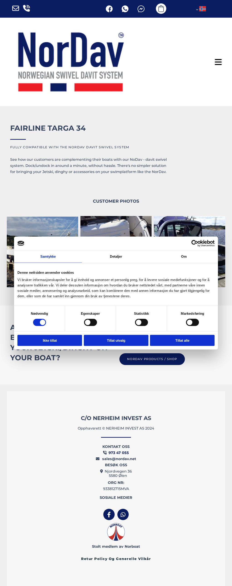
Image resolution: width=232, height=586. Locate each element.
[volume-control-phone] (26, 8)
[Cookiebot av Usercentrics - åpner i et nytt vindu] (195, 243)
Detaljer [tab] (116, 256)
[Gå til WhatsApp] (125, 8)
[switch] (90, 322)
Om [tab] (184, 256)
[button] (218, 62)
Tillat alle (182, 340)
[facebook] (109, 514)
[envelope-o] (15, 8)
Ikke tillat (50, 340)
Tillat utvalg (116, 340)
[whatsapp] (123, 514)
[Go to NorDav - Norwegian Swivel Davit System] (70, 61)
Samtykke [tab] (48, 256)
